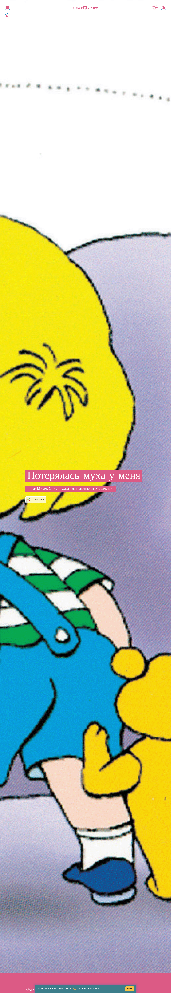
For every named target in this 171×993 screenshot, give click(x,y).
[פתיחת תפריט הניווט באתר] (7, 7)
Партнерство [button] (38, 499)
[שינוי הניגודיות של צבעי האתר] (163, 7)
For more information (88, 988)
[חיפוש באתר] (7, 16)
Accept (130, 988)
